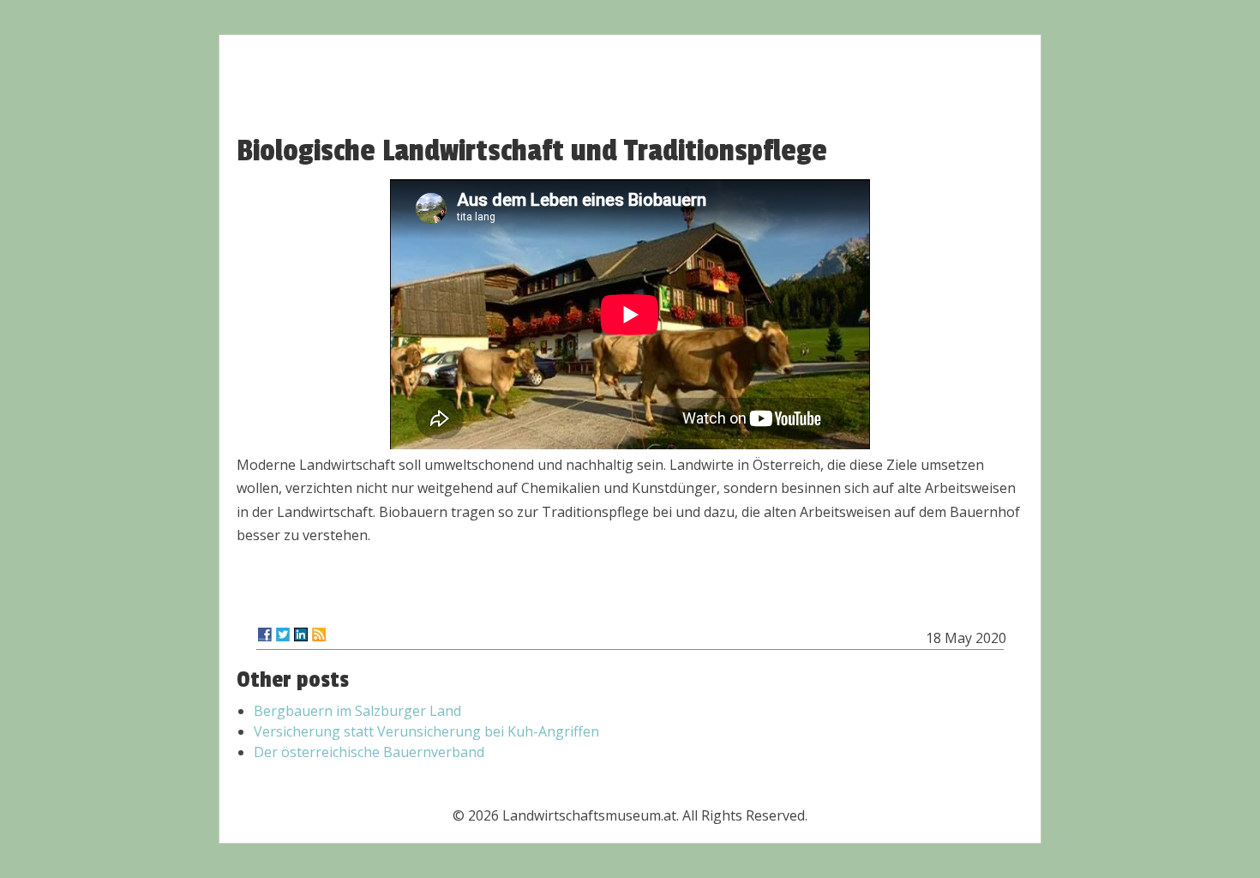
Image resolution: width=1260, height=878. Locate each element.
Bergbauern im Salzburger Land (357, 710)
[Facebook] (265, 634)
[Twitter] (283, 634)
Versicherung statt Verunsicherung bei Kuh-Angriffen (426, 731)
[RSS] (319, 634)
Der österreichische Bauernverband (369, 752)
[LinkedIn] (301, 634)
